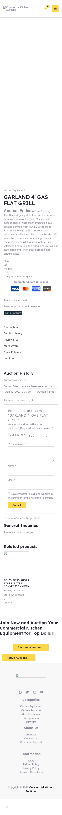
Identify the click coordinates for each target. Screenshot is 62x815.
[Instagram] (34, 692)
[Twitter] (27, 692)
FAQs (31, 760)
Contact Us (31, 738)
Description (11, 327)
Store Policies (12, 352)
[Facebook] (20, 692)
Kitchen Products (31, 710)
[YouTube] (41, 692)
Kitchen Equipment (14, 190)
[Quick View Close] (7, 807)
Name (12, 465)
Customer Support (31, 742)
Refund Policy (31, 764)
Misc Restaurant (31, 714)
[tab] (31, 327)
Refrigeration (31, 718)
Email (12, 479)
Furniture (31, 721)
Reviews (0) (11, 339)
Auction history (13, 333)
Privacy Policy (31, 768)
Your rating (16, 434)
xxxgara (8, 268)
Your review (17, 444)
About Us (31, 734)
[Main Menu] (55, 8)
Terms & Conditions (31, 772)
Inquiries (9, 358)
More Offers (11, 345)
